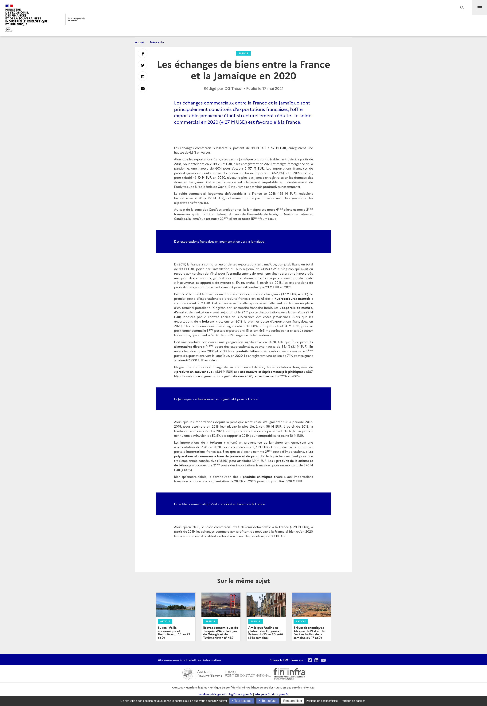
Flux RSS (309, 687)
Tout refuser (269, 700)
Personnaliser (292, 700)
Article (243, 53)
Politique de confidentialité (227, 687)
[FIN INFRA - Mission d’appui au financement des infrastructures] (289, 673)
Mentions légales (196, 687)
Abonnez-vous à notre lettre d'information (189, 659)
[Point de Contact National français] (248, 673)
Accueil (140, 42)
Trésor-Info (157, 42)
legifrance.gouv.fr (240, 694)
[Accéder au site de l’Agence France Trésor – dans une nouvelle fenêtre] (202, 673)
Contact (177, 687)
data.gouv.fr (280, 694)
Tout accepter (243, 700)
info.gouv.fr (262, 694)
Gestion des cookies (289, 687)
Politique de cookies (260, 687)
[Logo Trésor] (75, 19)
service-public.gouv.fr (213, 694)
